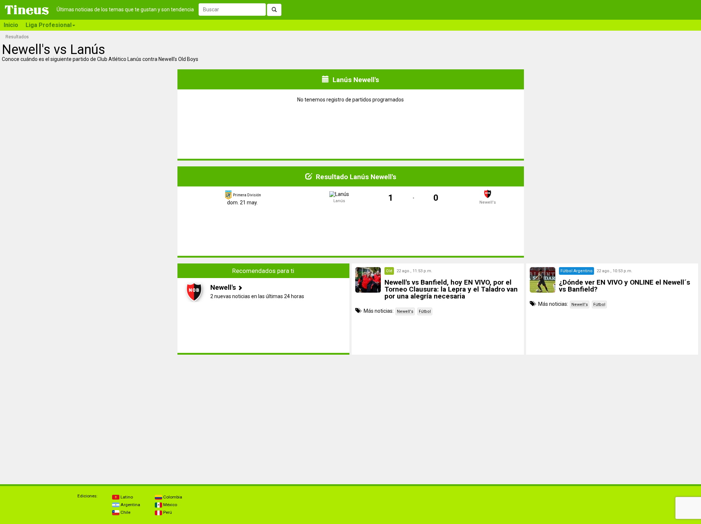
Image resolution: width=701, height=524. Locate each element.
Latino (126, 497)
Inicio (11, 25)
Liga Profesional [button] (49, 25)
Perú (167, 512)
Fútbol (425, 311)
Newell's (405, 311)
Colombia (172, 497)
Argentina (129, 504)
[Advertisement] (89, 309)
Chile (124, 512)
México (169, 504)
